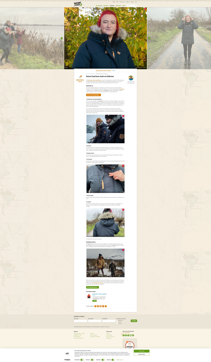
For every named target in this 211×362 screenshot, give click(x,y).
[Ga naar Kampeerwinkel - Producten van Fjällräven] (89, 296)
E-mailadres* (105, 318)
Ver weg (120, 323)
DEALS (114, 1)
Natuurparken (118, 5)
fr (136, 1)
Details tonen (119, 359)
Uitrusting (92, 333)
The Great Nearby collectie (97, 282)
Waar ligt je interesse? (121, 318)
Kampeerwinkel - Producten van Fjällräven (99, 294)
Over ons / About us (110, 336)
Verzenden (134, 320)
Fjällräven (122, 89)
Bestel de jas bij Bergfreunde (93, 95)
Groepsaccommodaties (95, 336)
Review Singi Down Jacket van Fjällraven (103, 70)
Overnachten (105, 5)
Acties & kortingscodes (78, 338)
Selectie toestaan (141, 354)
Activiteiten (112, 5)
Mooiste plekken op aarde (79, 333)
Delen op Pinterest (145, 9)
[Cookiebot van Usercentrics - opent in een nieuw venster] (67, 360)
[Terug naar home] (78, 3)
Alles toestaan (141, 351)
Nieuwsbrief (122, 1)
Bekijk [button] (95, 300)
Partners (132, 1)
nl (135, 1)
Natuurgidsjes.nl (77, 336)
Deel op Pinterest (123, 116)
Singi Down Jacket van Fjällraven (94, 80)
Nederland (120, 320)
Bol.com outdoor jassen (92, 287)
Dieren (124, 5)
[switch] (92, 360)
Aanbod (113, 70)
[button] (62, 38)
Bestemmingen (99, 5)
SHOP (117, 1)
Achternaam (90, 318)
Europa (119, 321)
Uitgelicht (127, 1)
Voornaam (76, 318)
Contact (108, 333)
